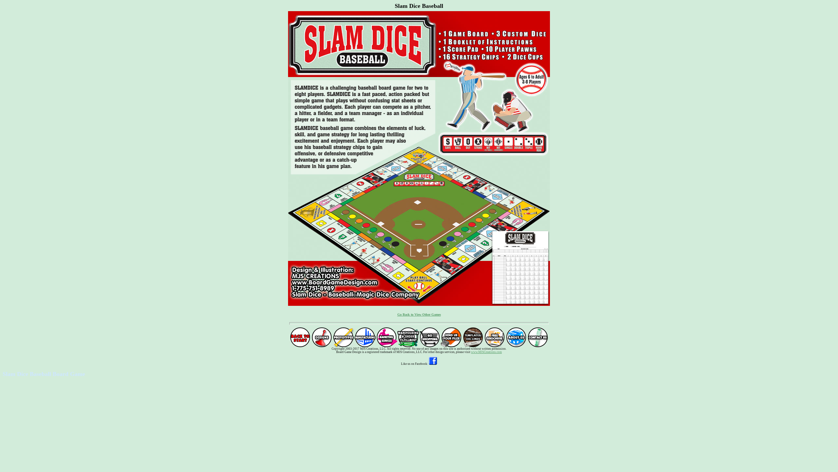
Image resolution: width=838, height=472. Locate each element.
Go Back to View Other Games (419, 314)
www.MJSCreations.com (486, 352)
